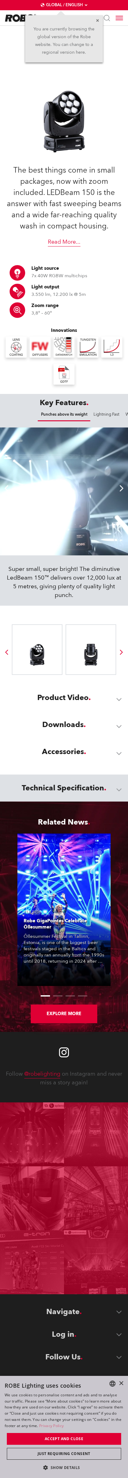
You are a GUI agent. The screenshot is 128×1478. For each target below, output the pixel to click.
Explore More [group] (64, 1014)
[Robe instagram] (64, 1052)
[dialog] (64, 1427)
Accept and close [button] (64, 1438)
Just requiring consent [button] (64, 1453)
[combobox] (112, 1384)
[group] (6, 652)
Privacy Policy (51, 1425)
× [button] (121, 1383)
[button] (64, 1467)
